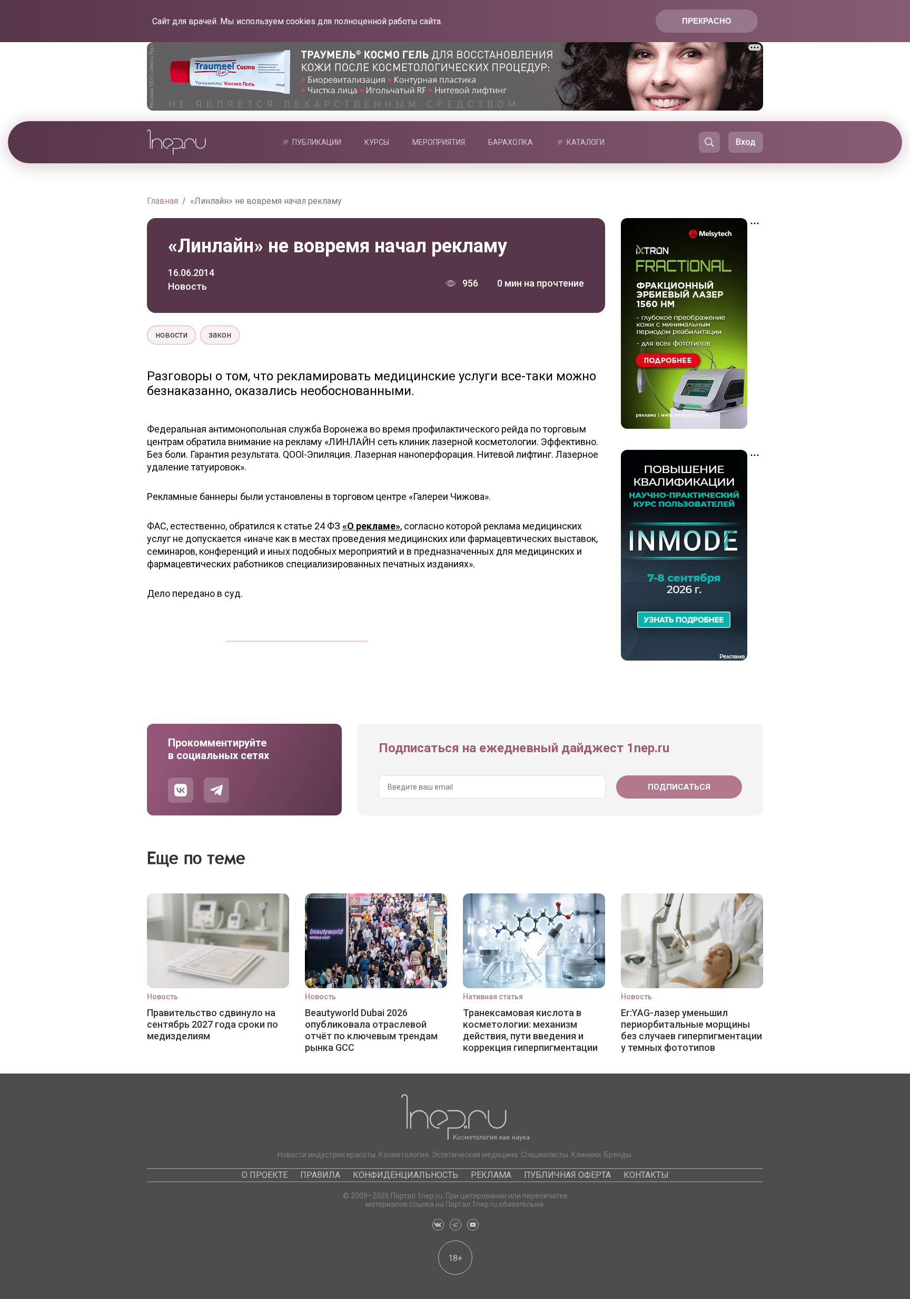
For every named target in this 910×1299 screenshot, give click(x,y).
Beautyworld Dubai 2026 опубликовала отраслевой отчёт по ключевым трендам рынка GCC (371, 1029)
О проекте (265, 1175)
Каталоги (586, 142)
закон (220, 335)
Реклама (491, 1175)
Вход (746, 142)
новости (171, 335)
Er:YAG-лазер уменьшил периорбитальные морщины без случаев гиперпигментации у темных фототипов (691, 1029)
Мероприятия (438, 142)
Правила (320, 1175)
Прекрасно (706, 20)
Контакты (646, 1175)
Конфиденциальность (405, 1175)
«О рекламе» (371, 526)
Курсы (376, 142)
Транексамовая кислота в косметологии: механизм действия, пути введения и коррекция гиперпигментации (530, 1029)
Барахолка (510, 142)
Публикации (316, 142)
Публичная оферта (567, 1175)
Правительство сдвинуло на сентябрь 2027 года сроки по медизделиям (212, 1024)
